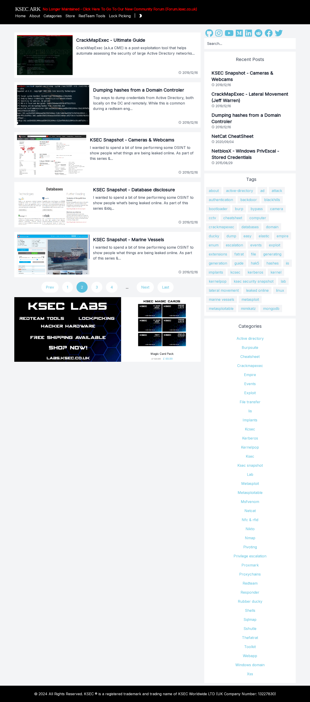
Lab (250, 474)
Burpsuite (250, 347)
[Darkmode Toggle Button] (140, 16)
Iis (250, 411)
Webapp (250, 655)
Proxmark (250, 565)
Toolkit (250, 646)
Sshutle (250, 628)
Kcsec (250, 429)
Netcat (250, 510)
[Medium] (239, 34)
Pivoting (250, 547)
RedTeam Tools (92, 16)
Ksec (250, 456)
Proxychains (250, 574)
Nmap (250, 538)
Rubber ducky (250, 601)
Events (250, 383)
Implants (250, 420)
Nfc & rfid (250, 519)
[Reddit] (258, 34)
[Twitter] (279, 34)
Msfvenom (250, 501)
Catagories (53, 16)
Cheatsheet (250, 356)
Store (70, 16)
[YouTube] (229, 34)
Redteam (250, 583)
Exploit (250, 393)
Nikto (250, 529)
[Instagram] (219, 34)
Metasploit (250, 483)
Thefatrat (250, 637)
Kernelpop (250, 447)
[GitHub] (209, 34)
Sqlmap (250, 619)
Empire (250, 374)
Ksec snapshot (250, 465)
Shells (250, 610)
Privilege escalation (250, 556)
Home (20, 16)
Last (165, 287)
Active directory (250, 338)
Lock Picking (120, 16)
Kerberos (250, 438)
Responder (250, 592)
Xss (250, 674)
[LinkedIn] (248, 34)
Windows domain (250, 665)
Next (145, 287)
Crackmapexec (250, 365)
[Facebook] (268, 34)
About (34, 16)
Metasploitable (250, 492)
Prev (50, 287)
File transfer (250, 402)
